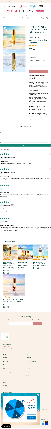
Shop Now (32, 2)
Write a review (25, 145)
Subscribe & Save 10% (35, 66)
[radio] (30, 61)
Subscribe (37, 323)
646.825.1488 (6, 346)
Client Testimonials (30, 364)
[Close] (38, 394)
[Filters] (1, 149)
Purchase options (33, 57)
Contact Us (28, 375)
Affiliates (5, 385)
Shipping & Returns (7, 392)
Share (33, 119)
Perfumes (5, 364)
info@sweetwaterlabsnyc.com (9, 348)
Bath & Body (6, 361)
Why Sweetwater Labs (31, 361)
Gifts (4, 368)
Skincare (5, 357)
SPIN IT (31, 417)
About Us (28, 357)
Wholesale (5, 389)
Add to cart (38, 71)
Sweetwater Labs (44, 419)
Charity (28, 368)
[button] (4, 18)
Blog (27, 371)
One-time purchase (36, 60)
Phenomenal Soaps (7, 371)
